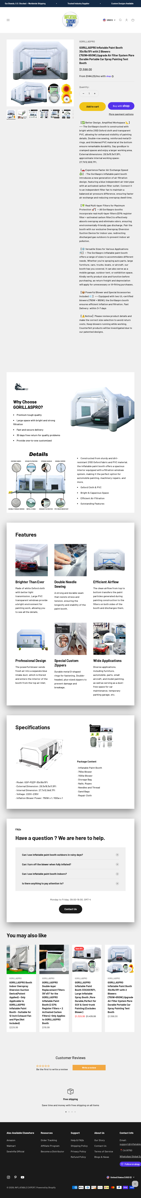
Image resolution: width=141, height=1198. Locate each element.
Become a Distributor (52, 1151)
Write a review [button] (89, 1067)
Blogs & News (101, 1156)
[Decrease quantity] (83, 93)
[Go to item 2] (22, 114)
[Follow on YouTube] (22, 1177)
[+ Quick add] (31, 969)
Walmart (11, 1145)
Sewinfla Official (15, 1151)
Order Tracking (49, 1140)
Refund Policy (78, 1156)
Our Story (99, 1140)
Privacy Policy (78, 1151)
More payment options (121, 114)
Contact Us (70, 909)
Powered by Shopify (46, 1187)
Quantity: (84, 86)
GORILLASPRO (87, 41)
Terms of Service (103, 1151)
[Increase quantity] (95, 93)
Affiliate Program (50, 1145)
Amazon (11, 1140)
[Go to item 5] (55, 114)
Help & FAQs (77, 1140)
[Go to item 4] (44, 114)
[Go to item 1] (11, 114)
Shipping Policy (79, 1145)
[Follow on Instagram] (8, 1177)
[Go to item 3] (33, 114)
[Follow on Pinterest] (15, 1177)
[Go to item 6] (66, 114)
